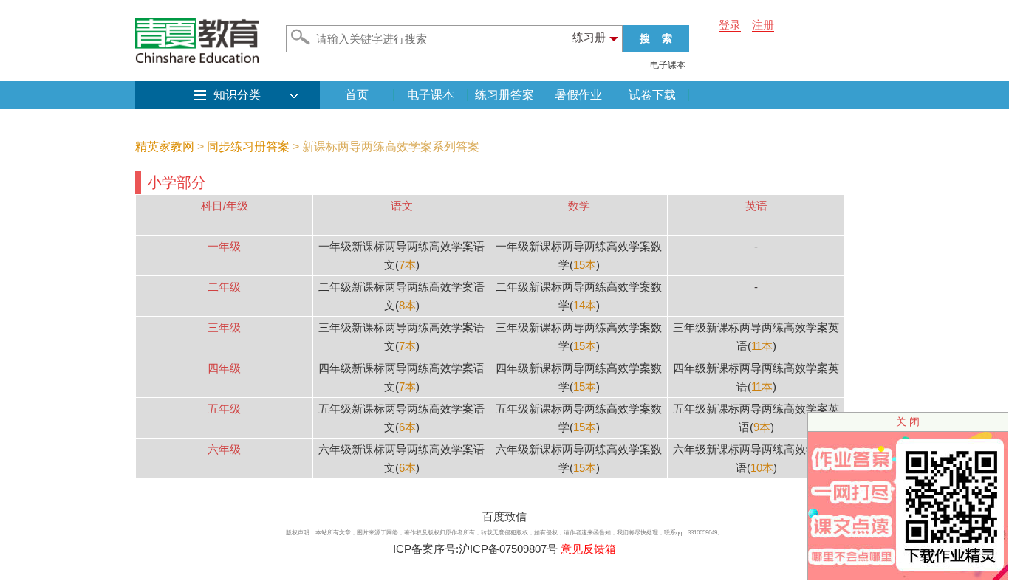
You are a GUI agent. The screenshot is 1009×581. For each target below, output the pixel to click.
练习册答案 (504, 95)
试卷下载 (652, 95)
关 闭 (908, 421)
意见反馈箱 (588, 549)
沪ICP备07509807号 (508, 549)
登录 (730, 24)
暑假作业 (578, 95)
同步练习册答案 (248, 146)
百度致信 (504, 516)
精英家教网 (164, 146)
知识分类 (237, 95)
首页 (357, 95)
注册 (763, 24)
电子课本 (667, 65)
